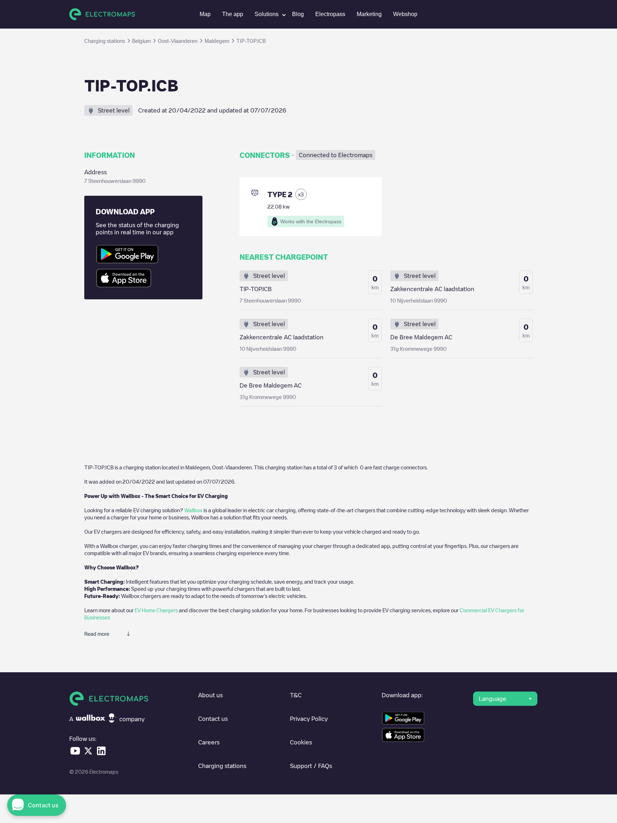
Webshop (405, 14)
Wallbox (193, 510)
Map (205, 14)
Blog (298, 14)
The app (232, 14)
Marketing (369, 14)
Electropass (330, 14)
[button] (267, 14)
